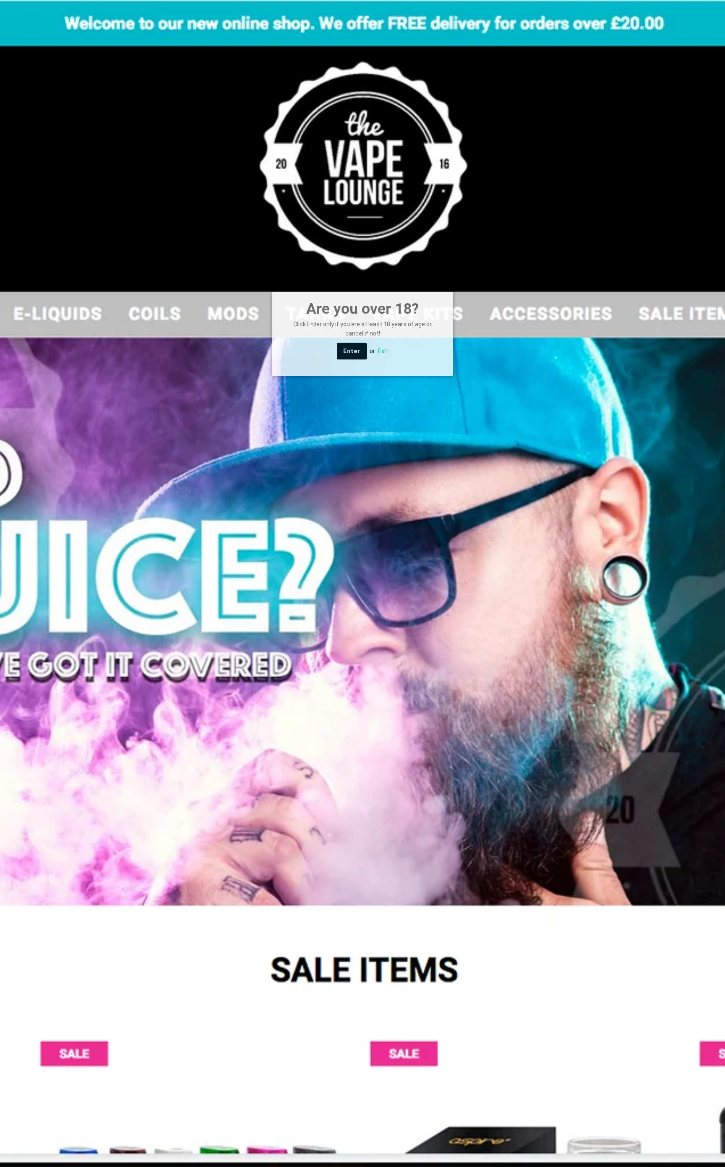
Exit (383, 351)
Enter (351, 351)
